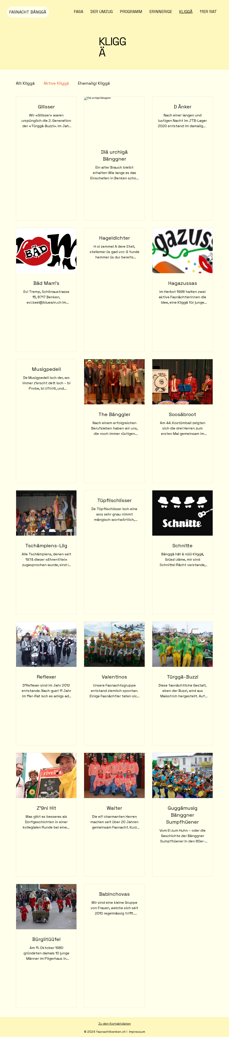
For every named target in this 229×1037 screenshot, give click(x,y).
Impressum (137, 1032)
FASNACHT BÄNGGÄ (27, 12)
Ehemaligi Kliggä (94, 83)
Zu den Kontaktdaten (114, 1024)
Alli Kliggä (25, 83)
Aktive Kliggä (56, 83)
